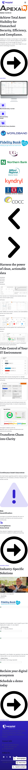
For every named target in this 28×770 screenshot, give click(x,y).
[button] (25, 2)
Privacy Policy (22, 764)
